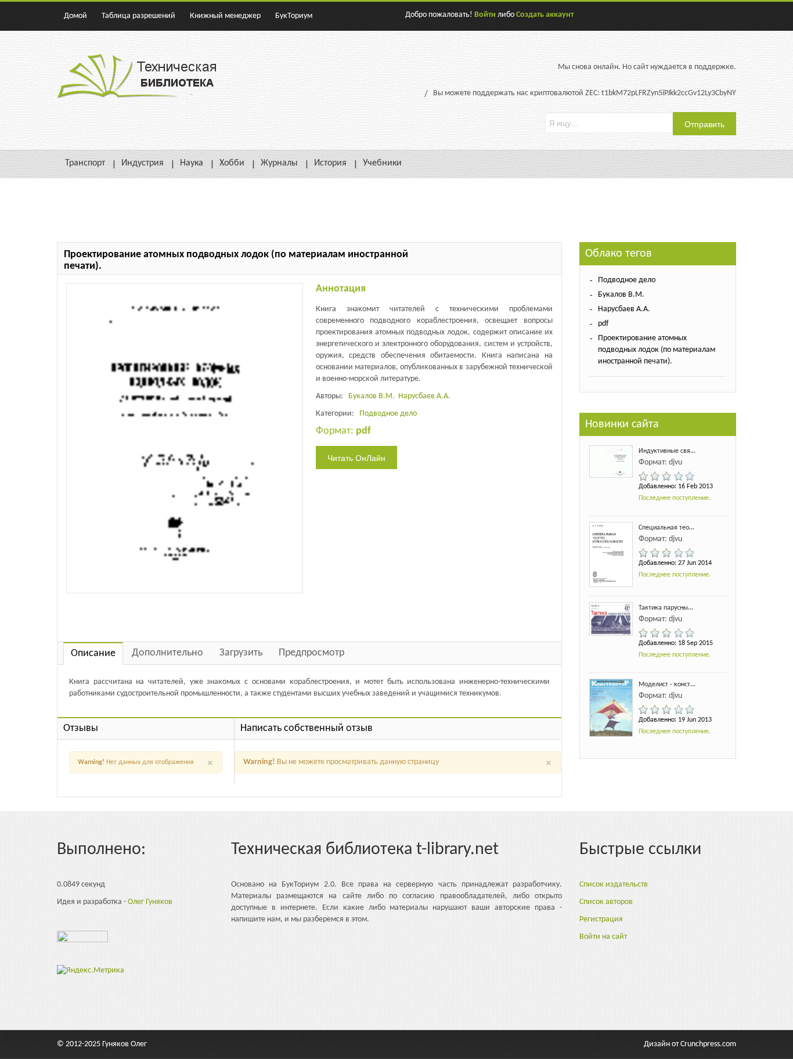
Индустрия (142, 163)
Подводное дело (388, 413)
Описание (93, 653)
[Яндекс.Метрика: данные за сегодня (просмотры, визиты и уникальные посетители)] (90, 971)
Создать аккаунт (545, 14)
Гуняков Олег (124, 1044)
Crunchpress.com (708, 1044)
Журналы (279, 163)
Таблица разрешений (138, 16)
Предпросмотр (311, 652)
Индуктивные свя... (667, 451)
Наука (191, 163)
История (330, 163)
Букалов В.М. (371, 396)
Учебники (382, 163)
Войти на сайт (603, 936)
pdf (603, 323)
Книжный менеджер (225, 16)
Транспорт (85, 163)
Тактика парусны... (666, 607)
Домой (75, 16)
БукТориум (293, 16)
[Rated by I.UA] (82, 939)
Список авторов (606, 902)
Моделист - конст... (667, 684)
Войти (485, 14)
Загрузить (240, 652)
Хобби (231, 163)
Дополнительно (167, 652)
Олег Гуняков (150, 902)
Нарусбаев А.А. (424, 396)
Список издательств (613, 884)
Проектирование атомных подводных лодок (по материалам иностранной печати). (656, 350)
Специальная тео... (666, 527)
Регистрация (601, 919)
